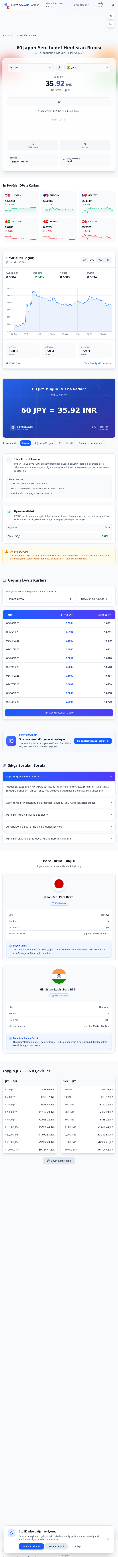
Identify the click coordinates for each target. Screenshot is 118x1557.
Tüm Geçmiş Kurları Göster (59, 712)
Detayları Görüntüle (92, 599)
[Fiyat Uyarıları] (113, 5)
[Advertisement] (59, 20)
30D (92, 259)
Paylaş (25, 443)
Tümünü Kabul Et (31, 1546)
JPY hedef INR (23, 35)
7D (84, 259)
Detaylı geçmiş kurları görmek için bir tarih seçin (31, 591)
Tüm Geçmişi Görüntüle (96, 363)
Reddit (69, 443)
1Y (108, 259)
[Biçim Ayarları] (110, 15)
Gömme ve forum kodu (90, 443)
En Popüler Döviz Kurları (54, 5)
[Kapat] (107, 1539)
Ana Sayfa (7, 35)
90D (100, 259)
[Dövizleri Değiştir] (59, 67)
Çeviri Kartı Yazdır (61, 1160)
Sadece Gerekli (56, 1546)
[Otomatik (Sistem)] (110, 24)
